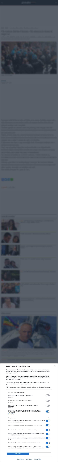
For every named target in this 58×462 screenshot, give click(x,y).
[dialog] (29, 412)
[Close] (55, 366)
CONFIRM (18, 453)
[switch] (48, 395)
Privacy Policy (37, 459)
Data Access (29, 459)
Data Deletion (20, 459)
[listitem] (29, 392)
